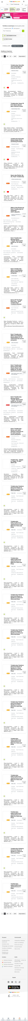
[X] (15, 982)
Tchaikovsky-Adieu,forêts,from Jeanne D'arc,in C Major (16, 886)
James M (13, 116)
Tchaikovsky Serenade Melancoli (15, 153)
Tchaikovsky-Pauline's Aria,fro (17, 499)
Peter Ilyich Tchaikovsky (16, 76)
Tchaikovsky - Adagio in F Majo (17, 468)
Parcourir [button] (8, 1019)
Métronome (17, 971)
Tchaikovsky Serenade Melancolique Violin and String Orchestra (17, 140)
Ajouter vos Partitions (19, 942)
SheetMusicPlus (20, 83)
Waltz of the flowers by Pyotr (8, 221)
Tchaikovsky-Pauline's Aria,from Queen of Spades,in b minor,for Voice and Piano (17, 632)
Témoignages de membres (7, 946)
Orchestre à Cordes (15, 144)
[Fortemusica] (9, 996)
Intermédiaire (13, 73)
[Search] (23, 31)
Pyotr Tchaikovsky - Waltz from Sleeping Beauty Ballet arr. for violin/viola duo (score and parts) (17, 337)
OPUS (20, 1019)
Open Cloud (13, 501)
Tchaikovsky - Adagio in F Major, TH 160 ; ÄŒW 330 (17, 461)
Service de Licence (19, 944)
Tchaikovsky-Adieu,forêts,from (17, 536)
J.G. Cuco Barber (14, 469)
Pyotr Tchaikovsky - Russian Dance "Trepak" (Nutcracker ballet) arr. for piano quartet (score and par (17, 399)
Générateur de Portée (19, 967)
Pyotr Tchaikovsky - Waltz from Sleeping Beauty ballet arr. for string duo (16, 271)
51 (10, 56)
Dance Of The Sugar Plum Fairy (17, 311)
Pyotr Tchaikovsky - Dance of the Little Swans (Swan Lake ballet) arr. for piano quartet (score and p (16, 368)
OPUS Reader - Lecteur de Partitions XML (20, 961)
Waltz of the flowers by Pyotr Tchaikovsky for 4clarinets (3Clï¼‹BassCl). (17, 210)
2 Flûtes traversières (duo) (16, 179)
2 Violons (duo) (14, 275)
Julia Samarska (20, 252)
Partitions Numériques (8, 964)
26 (7, 56)
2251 (15, 56)
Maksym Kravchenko (16, 250)
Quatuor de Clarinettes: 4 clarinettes (16, 215)
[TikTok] (19, 982)
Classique (13, 75)
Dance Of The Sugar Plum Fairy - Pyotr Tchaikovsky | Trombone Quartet (16, 302)
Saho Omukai (14, 220)
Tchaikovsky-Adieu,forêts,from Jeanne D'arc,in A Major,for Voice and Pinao (16, 561)
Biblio (14, 1019)
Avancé (12, 408)
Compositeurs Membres (20, 940)
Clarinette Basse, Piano (15, 108)
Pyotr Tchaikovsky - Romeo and (17, 443)
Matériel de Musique (8, 966)
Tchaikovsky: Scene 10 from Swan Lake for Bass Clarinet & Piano (17, 105)
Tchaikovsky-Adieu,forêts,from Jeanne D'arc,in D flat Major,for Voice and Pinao (17, 778)
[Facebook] (8, 982)
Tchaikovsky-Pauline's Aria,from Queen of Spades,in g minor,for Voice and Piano (17, 488)
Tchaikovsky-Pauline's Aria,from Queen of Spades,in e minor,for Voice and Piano (17, 851)
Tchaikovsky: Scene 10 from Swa (16, 119)
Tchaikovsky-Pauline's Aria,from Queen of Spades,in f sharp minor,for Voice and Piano (17, 704)
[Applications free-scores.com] (2, 9)
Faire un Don (17, 948)
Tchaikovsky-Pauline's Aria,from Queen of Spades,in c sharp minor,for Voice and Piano (17, 668)
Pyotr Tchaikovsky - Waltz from (17, 281)
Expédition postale (7, 28)
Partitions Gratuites (8, 960)
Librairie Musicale (7, 962)
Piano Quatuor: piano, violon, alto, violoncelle (16, 374)
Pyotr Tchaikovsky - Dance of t (9, 380)
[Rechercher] (22, 4)
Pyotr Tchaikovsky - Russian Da (9, 252)
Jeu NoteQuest (18, 969)
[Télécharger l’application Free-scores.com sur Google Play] (14, 987)
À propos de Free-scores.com (6, 941)
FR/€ (26, 5)
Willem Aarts (13, 309)
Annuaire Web (17, 965)
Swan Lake (13, 187)
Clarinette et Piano (14, 70)
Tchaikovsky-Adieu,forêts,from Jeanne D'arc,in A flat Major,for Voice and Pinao (17, 524)
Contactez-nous (5, 944)
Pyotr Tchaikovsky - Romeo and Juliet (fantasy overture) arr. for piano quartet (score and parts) (17, 431)
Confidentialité (5, 950)
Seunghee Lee (14, 78)
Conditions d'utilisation (7, 948)
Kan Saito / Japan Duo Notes (16, 185)
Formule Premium (18, 946)
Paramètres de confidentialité (5, 953)
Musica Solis (13, 83)
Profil (25, 1019)
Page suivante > (22, 56)
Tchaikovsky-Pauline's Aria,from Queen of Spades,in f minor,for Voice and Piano (17, 597)
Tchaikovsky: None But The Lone (16, 81)
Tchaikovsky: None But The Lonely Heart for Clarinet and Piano (17, 66)
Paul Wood (13, 150)
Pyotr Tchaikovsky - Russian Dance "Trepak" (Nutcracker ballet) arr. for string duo (17, 240)
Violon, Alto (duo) (14, 246)
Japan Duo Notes (20, 187)
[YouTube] (12, 982)
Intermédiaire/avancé (15, 146)
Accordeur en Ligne (19, 963)
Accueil (2, 1019)
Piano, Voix (13, 493)
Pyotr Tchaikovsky (18, 45)
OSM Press (13, 497)
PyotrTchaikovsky (19, 148)
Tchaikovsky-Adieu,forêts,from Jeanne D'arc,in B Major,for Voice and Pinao (16, 814)
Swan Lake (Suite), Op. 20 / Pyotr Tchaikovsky (17, 175)
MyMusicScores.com (15, 154)
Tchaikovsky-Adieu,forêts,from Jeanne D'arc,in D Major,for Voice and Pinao (16, 741)
